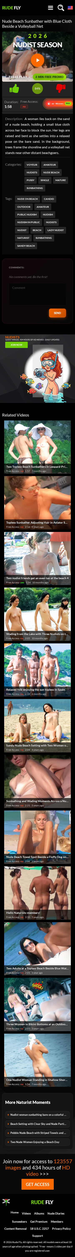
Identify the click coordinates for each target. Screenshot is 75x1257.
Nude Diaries (56, 1213)
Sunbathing (35, 188)
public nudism (27, 214)
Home (15, 1212)
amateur (43, 206)
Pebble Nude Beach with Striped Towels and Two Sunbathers (40, 1132)
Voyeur (32, 164)
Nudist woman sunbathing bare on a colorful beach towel (40, 1114)
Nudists (32, 172)
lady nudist (56, 230)
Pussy (30, 180)
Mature (60, 180)
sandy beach (26, 245)
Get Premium (39, 1221)
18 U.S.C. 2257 (39, 1228)
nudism (48, 214)
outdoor (23, 206)
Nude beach (51, 172)
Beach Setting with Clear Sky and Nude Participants (40, 1124)
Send (57, 313)
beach (37, 230)
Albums (39, 1213)
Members (57, 1221)
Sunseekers (19, 1221)
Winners (59, 103)
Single (45, 180)
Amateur (50, 164)
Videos (26, 1213)
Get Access (37, 1184)
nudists (51, 222)
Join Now (16, 344)
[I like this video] (14, 87)
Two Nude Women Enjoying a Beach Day (34, 1142)
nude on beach (27, 198)
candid (49, 198)
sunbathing (44, 237)
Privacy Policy (61, 1228)
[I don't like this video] (60, 87)
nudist (21, 230)
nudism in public (28, 222)
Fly (11, 8)
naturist (23, 237)
